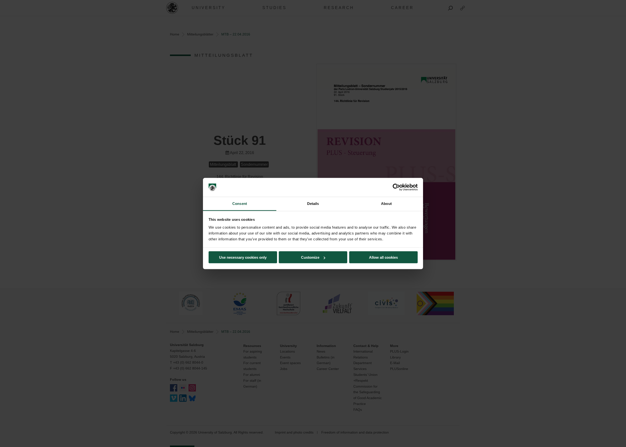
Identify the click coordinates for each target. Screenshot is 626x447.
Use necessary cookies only (243, 257)
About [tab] (386, 203)
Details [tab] (313, 203)
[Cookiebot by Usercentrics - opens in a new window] (396, 187)
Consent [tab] (239, 203)
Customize (310, 257)
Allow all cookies (383, 257)
